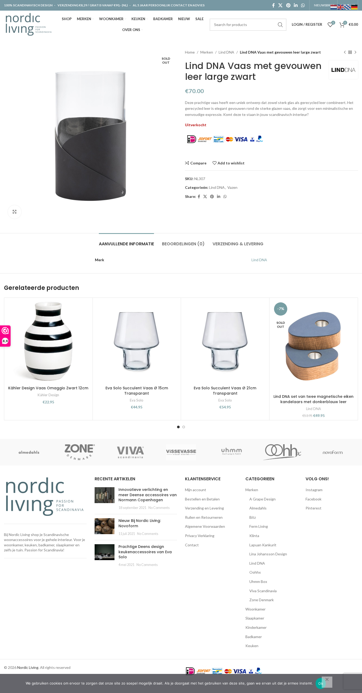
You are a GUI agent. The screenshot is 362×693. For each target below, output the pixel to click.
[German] (354, 7)
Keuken (251, 645)
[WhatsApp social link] (303, 5)
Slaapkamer (254, 618)
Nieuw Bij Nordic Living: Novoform (139, 523)
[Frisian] (347, 7)
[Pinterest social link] (288, 5)
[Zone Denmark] (80, 452)
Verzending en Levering (204, 508)
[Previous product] (344, 52)
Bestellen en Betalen (202, 499)
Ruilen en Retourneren (204, 517)
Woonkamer (255, 609)
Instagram (314, 489)
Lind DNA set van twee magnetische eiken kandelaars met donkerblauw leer (313, 399)
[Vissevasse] (181, 452)
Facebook (313, 499)
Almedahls (258, 508)
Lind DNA (226, 52)
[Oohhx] (282, 452)
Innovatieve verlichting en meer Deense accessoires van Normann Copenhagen (147, 495)
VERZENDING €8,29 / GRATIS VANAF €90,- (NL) (93, 5)
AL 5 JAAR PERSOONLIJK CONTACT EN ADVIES (169, 5)
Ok (320, 683)
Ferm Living (258, 526)
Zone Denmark (261, 600)
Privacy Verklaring (199, 535)
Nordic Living (27, 667)
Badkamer (253, 636)
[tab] (126, 241)
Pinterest (313, 508)
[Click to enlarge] (14, 212)
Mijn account (195, 489)
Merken (206, 52)
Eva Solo (136, 400)
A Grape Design (262, 499)
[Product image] (136, 341)
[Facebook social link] (273, 5)
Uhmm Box (258, 581)
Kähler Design (48, 395)
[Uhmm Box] (231, 452)
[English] (340, 7)
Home (190, 52)
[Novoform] (332, 452)
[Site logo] (30, 24)
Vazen (232, 187)
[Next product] (355, 52)
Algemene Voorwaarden (205, 526)
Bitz (252, 517)
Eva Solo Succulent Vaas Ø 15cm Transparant (136, 390)
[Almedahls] (29, 452)
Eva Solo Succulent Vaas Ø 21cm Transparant (225, 390)
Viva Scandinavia (263, 591)
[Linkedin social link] (295, 5)
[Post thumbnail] (104, 498)
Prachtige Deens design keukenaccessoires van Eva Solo (145, 552)
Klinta (254, 535)
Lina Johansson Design (268, 554)
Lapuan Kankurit (262, 545)
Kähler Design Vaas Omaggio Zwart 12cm (48, 388)
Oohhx (255, 572)
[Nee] (327, 682)
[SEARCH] (280, 25)
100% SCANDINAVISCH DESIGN (28, 5)
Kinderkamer (256, 627)
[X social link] (280, 5)
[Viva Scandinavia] (130, 452)
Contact (192, 545)
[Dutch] (333, 7)
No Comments (159, 508)
